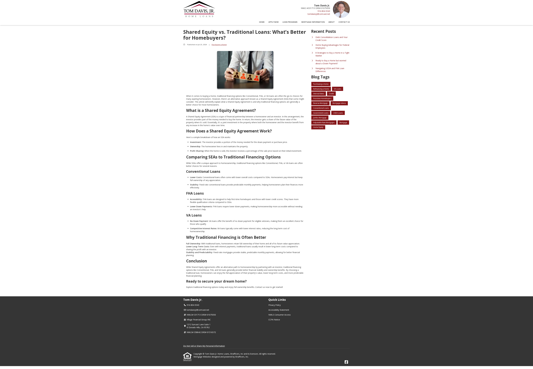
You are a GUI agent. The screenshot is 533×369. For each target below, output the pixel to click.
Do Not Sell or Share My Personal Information (204, 346)
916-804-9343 (324, 11)
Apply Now (273, 22)
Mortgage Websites (202, 356)
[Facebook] (346, 362)
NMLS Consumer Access (279, 314)
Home (262, 22)
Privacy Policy (274, 305)
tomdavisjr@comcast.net (319, 14)
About (331, 22)
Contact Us (344, 22)
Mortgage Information (313, 22)
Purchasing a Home (219, 45)
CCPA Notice (274, 319)
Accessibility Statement (278, 310)
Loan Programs (289, 22)
